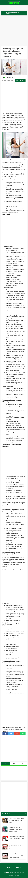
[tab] (5, 763)
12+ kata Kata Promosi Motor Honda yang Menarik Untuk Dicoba (16, 820)
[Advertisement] (14, 31)
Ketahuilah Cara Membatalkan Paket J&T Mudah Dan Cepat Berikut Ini (16, 838)
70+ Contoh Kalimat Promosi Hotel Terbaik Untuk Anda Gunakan (16, 846)
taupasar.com (8, 872)
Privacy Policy (10, 867)
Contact (13, 865)
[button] (25, 2)
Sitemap (19, 865)
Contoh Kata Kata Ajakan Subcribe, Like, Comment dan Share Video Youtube (16, 855)
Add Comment (20, 80)
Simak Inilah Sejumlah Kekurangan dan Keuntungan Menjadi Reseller (16, 829)
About (7, 865)
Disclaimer (18, 867)
